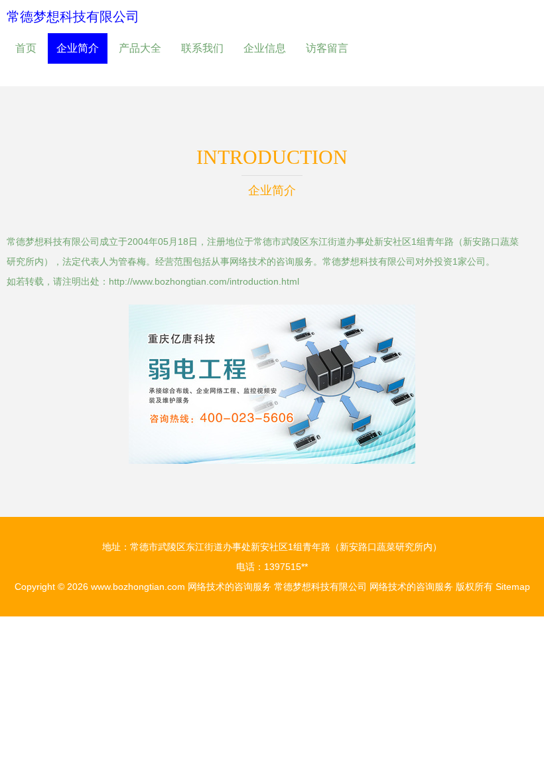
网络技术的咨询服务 (229, 586)
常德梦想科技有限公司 (73, 16)
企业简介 (77, 48)
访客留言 (327, 48)
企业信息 (264, 48)
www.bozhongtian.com (138, 586)
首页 (25, 48)
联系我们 (202, 48)
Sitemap (513, 586)
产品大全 (140, 48)
